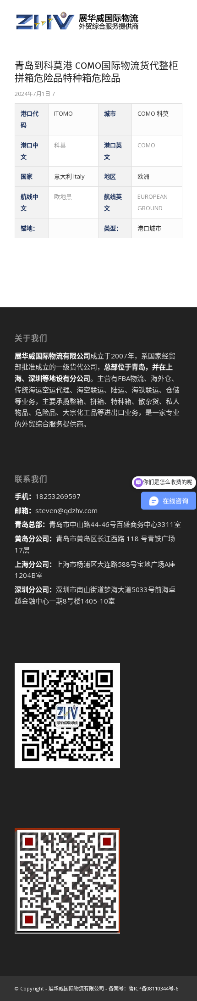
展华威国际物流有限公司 (76, 988)
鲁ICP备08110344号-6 (153, 988)
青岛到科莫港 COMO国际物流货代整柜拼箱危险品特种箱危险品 (96, 72)
